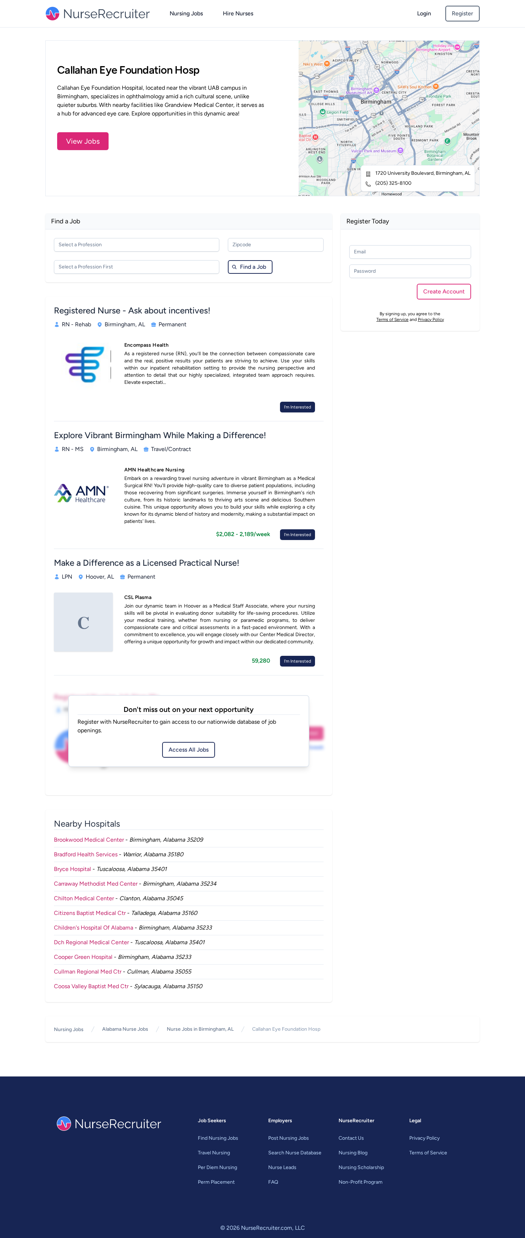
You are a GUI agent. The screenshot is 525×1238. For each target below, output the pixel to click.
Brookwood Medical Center (89, 839)
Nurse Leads (282, 1167)
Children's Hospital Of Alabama (93, 927)
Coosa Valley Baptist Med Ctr (91, 986)
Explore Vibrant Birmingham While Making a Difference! (160, 435)
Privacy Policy (431, 319)
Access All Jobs (189, 749)
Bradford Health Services (86, 854)
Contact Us (351, 1138)
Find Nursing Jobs (218, 1138)
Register (462, 13)
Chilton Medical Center (84, 898)
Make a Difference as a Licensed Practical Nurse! (146, 563)
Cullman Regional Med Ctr (87, 971)
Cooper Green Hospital (83, 957)
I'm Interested (297, 407)
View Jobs (83, 141)
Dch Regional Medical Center (91, 942)
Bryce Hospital (72, 869)
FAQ (273, 1182)
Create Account (444, 291)
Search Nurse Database (294, 1153)
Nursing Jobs (186, 13)
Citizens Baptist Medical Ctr (90, 913)
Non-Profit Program (360, 1182)
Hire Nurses (238, 13)
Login (424, 13)
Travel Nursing (214, 1153)
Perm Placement (216, 1182)
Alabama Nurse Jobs (125, 1029)
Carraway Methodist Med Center (96, 883)
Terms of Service (392, 319)
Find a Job (253, 266)
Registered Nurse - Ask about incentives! (132, 310)
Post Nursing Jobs (288, 1138)
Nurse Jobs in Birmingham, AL (200, 1029)
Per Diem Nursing (217, 1167)
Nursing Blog (353, 1153)
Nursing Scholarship (361, 1167)
